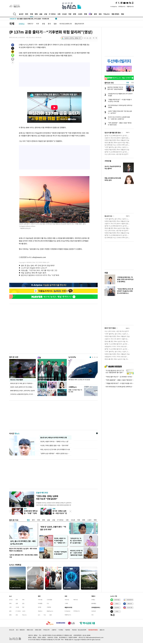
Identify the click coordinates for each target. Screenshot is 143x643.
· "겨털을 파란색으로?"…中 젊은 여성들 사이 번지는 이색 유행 (119, 383)
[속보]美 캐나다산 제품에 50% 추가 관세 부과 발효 (27, 19)
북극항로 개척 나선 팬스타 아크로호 (79, 380)
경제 (36, 14)
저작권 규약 (46, 630)
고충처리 (54, 630)
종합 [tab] (132, 82)
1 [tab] (90, 357)
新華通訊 (93, 603)
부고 (45, 615)
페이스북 (130, 603)
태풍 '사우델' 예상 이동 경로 (75, 391)
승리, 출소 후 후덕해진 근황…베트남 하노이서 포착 (23, 542)
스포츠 (80, 14)
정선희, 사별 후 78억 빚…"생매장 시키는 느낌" (54, 441)
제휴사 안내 (30, 630)
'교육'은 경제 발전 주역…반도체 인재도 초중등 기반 (23, 556)
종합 (28, 520)
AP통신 (93, 600)
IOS (92, 615)
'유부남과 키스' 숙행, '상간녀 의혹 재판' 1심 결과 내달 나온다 (76, 540)
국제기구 (30, 23)
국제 (31, 14)
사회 (58, 14)
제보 (122, 14)
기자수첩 (108, 161)
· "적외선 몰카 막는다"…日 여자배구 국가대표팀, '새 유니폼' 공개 (119, 377)
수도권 (64, 14)
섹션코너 (40, 611)
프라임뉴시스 (121, 6)
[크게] (96, 38)
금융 (40, 14)
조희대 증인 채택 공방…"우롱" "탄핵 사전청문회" (31, 513)
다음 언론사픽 (130, 600)
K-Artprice (114, 6)
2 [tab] (92, 357)
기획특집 (49, 607)
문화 (74, 14)
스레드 (116, 611)
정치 (26, 14)
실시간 (21, 14)
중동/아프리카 (79, 23)
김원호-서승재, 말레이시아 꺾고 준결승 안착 (22, 387)
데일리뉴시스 (50, 611)
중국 (49, 23)
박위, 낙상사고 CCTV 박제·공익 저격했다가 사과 (55, 449)
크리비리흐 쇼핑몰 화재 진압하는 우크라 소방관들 (23, 394)
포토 (100, 14)
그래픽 (66, 603)
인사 (39, 615)
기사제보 (60, 630)
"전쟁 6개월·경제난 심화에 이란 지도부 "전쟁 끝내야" (47, 497)
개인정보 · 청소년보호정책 (79, 630)
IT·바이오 (52, 14)
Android (93, 611)
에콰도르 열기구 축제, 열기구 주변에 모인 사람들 (23, 383)
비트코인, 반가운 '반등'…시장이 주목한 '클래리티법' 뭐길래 (76, 553)
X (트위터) (117, 607)
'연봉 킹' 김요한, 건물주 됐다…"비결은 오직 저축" (53, 528)
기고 (48, 603)
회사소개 (11, 630)
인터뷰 (39, 607)
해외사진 (75, 600)
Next (70, 511)
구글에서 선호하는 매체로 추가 (72, 38)
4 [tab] (97, 357)
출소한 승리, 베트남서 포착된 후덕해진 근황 (53, 437)
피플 (106, 272)
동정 (51, 615)
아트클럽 (40, 603)
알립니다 (102, 630)
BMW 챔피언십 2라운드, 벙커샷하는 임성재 (22, 391)
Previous (10, 511)
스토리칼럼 (49, 600)
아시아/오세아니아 (66, 23)
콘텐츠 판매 (38, 630)
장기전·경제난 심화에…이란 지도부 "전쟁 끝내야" (60, 513)
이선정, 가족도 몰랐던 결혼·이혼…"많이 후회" (54, 445)
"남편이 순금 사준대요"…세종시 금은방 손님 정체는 (55, 453)
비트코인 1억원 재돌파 (16, 380)
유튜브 (116, 603)
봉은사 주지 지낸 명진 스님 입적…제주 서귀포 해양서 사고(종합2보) (23, 550)
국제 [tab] (127, 82)
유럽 (43, 23)
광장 (95, 14)
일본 (55, 23)
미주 (37, 23)
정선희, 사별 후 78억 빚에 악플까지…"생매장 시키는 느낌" (60, 540)
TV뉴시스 (106, 14)
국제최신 (22, 23)
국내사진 (67, 600)
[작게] (93, 38)
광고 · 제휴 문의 (20, 630)
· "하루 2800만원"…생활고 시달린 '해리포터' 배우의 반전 (119, 380)
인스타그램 (129, 607)
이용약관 (67, 630)
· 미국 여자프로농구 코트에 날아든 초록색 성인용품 (119, 387)
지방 (69, 14)
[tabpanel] (83, 371)
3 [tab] (94, 357)
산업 (45, 14)
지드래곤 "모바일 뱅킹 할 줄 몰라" (60, 553)
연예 (85, 14)
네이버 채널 (116, 600)
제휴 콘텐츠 (115, 14)
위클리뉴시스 (130, 6)
